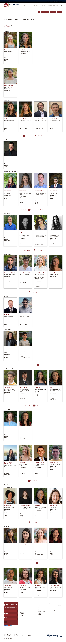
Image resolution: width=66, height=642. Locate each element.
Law (51, 25)
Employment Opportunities (22, 613)
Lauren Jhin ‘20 (38, 505)
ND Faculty (49, 605)
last (41, 135)
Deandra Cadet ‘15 (8, 505)
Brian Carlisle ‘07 (53, 118)
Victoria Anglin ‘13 (23, 462)
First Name (6, 608)
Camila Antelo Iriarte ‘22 (10, 118)
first (21, 209)
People (30, 5)
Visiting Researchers (51, 606)
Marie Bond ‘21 (7, 190)
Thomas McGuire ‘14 (9, 232)
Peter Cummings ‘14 (39, 190)
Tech (9, 26)
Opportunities (43, 5)
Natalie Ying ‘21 (53, 545)
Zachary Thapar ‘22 (23, 348)
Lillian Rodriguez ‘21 (54, 272)
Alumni (30, 606)
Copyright (5, 634)
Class (55, 12)
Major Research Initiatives (40, 605)
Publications (40, 607)
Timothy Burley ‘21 (8, 585)
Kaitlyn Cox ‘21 (22, 190)
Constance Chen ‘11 (8, 85)
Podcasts (59, 608)
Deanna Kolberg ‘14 (54, 505)
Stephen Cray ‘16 (8, 314)
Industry (47, 12)
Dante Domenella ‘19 (54, 190)
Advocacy (5, 25)
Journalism (48, 25)
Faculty (39, 609)
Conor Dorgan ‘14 (23, 314)
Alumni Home (60, 12)
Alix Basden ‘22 (22, 118)
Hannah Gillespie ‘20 (39, 272)
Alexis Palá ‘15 (53, 232)
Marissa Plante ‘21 (8, 348)
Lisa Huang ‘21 (38, 585)
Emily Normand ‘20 (39, 232)
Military (53, 25)
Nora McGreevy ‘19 (8, 428)
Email (5, 617)
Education (27, 25)
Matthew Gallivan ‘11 (24, 387)
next (39, 135)
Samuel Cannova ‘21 (39, 118)
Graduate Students (41, 611)
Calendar (50, 5)
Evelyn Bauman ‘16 (8, 49)
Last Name (6, 613)
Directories (31, 605)
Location (42, 12)
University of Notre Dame (13, 634)
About (25, 5)
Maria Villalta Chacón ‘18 (55, 585)
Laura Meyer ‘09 (23, 545)
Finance (35, 25)
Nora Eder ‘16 (22, 585)
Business (13, 25)
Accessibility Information (8, 638)
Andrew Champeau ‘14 (24, 272)
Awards (21, 610)
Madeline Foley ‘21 (23, 49)
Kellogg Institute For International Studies (10, 635)
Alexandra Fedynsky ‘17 (24, 505)
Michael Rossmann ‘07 (9, 158)
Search (61, 6)
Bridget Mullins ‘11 (23, 232)
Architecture (9, 25)
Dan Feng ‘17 (7, 545)
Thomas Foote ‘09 (8, 387)
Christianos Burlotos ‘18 (9, 272)
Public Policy (6, 26)
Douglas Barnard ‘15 (39, 462)
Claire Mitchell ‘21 (54, 387)
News (59, 607)
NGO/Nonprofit (57, 25)
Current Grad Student (21, 25)
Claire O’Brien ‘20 (39, 545)
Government (39, 25)
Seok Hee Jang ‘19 (39, 387)
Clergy (16, 25)
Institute (21, 605)
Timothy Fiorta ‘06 (54, 462)
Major (51, 12)
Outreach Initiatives (23, 608)
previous (24, 209)
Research (36, 5)
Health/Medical (43, 25)
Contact (21, 606)
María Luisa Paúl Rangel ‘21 (24, 428)
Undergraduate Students (40, 614)
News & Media (56, 5)
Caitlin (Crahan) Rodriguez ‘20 (8, 463)
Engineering (31, 25)
